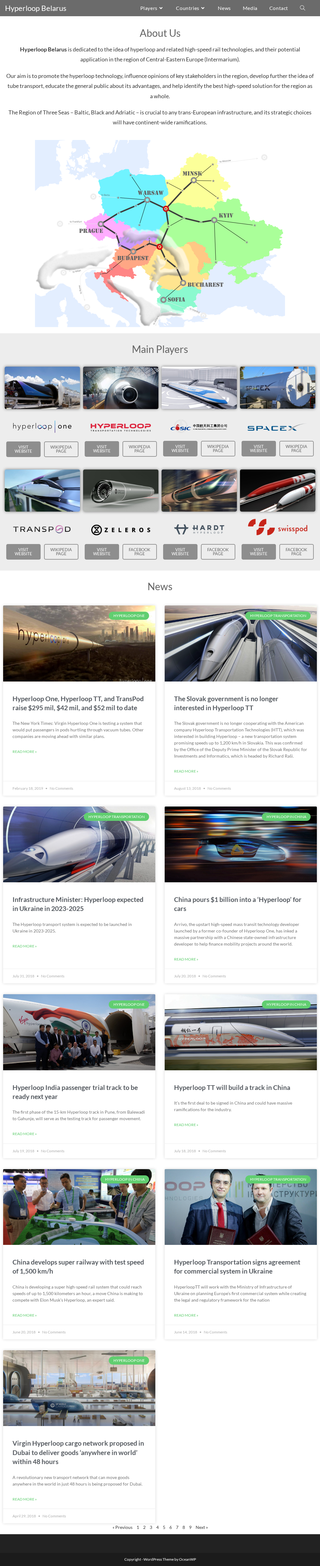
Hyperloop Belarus (35, 7)
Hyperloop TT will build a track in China (232, 1087)
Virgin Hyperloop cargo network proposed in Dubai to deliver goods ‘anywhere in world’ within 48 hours (78, 1452)
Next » (202, 1527)
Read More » (24, 751)
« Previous (122, 1527)
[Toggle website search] (302, 8)
